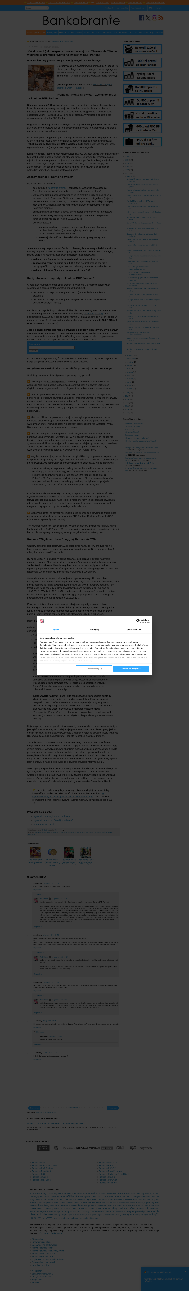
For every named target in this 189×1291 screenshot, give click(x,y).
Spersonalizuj (93, 669)
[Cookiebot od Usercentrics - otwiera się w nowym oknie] (138, 621)
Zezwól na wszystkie (131, 669)
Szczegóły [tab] (94, 629)
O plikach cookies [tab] (133, 629)
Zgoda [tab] (56, 629)
